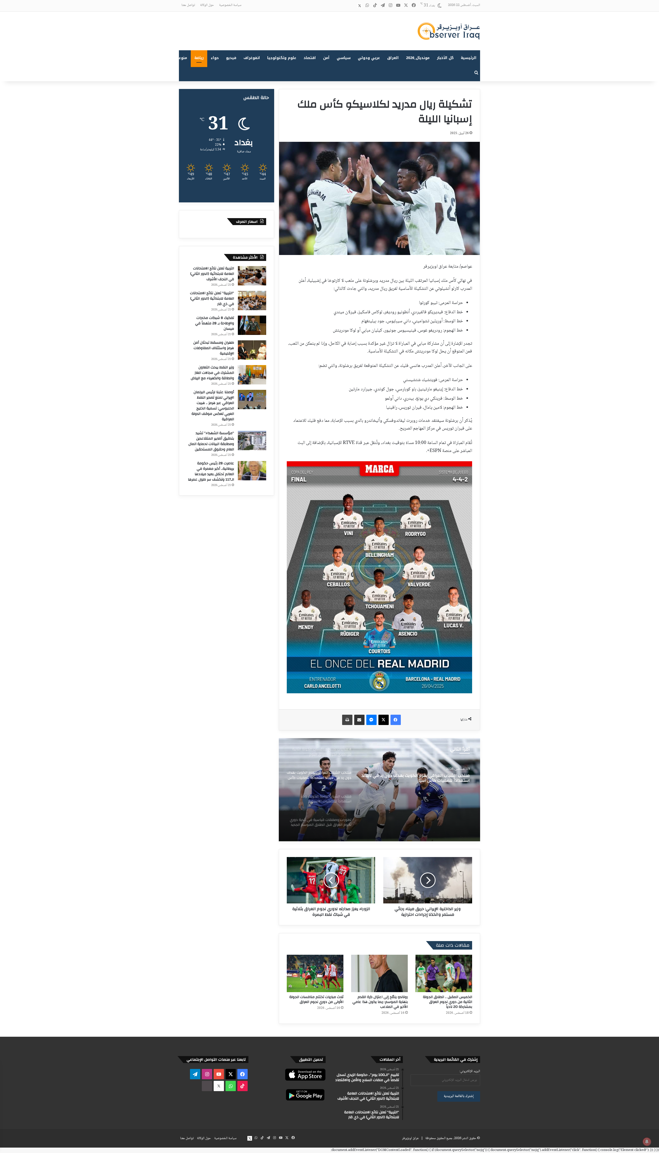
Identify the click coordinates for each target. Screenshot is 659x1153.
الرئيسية (468, 57)
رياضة (199, 57)
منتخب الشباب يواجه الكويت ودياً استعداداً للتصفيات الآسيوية (422, 778)
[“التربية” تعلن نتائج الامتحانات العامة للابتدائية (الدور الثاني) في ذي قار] (252, 300)
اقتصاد (310, 57)
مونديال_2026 (418, 57)
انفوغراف (252, 57)
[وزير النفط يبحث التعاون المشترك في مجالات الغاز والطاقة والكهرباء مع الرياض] (252, 374)
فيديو (231, 57)
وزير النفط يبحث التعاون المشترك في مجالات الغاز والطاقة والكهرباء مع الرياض (212, 373)
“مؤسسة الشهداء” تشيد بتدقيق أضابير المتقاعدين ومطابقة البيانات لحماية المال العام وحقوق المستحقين (211, 441)
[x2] (359, 6)
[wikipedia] (352, 6)
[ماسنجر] (371, 720)
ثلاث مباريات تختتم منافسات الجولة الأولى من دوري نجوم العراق (316, 999)
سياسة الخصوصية (230, 5)
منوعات (181, 57)
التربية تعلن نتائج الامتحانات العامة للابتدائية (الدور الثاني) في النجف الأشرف (212, 274)
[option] (379, 789)
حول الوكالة (207, 5)
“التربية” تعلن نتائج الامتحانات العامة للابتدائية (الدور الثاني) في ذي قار (212, 298)
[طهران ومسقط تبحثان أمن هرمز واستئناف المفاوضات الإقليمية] (252, 350)
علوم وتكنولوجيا (281, 57)
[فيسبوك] (396, 720)
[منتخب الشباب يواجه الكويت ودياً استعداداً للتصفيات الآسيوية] (379, 789)
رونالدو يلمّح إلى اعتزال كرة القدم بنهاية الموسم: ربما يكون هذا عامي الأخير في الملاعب (380, 1002)
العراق (393, 57)
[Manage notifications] (647, 1142)
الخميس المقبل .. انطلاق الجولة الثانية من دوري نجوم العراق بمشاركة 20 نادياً (447, 1002)
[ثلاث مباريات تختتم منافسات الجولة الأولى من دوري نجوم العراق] (315, 973)
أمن (326, 57)
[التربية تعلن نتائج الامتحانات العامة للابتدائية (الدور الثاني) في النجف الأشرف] (252, 275)
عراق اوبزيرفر (410, 1138)
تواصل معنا (188, 5)
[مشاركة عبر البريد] (359, 720)
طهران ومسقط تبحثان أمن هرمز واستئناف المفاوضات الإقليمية (213, 348)
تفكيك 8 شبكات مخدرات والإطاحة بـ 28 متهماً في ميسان (214, 323)
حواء (215, 57)
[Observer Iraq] (448, 31)
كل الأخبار (445, 57)
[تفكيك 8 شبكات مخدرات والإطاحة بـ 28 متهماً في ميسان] (252, 325)
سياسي (344, 57)
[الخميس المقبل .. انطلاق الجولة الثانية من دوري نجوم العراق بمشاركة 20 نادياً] (443, 973)
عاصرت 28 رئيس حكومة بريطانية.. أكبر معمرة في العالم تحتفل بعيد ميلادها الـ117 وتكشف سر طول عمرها (211, 471)
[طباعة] (347, 720)
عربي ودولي (369, 57)
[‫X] (383, 720)
